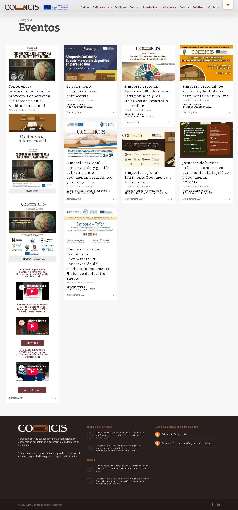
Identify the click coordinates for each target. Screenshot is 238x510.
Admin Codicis (19, 110)
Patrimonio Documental (174, 434)
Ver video (32, 343)
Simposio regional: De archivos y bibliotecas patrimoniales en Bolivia (205, 91)
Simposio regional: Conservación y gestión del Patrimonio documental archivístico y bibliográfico (90, 172)
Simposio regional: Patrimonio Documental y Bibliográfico (148, 177)
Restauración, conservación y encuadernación (186, 443)
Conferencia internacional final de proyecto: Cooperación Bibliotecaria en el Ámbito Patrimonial (30, 96)
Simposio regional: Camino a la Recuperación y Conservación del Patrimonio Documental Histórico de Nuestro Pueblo (89, 263)
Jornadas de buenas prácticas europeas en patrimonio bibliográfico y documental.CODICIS (205, 172)
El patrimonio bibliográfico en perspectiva (82, 91)
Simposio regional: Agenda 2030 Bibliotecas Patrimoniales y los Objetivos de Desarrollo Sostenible (147, 96)
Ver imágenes (32, 390)
